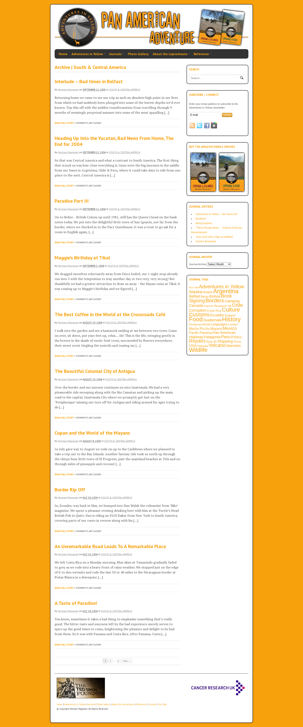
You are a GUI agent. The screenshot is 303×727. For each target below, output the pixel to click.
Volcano (217, 345)
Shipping (225, 341)
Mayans (216, 328)
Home (63, 54)
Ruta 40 (211, 341)
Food (196, 319)
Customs (199, 314)
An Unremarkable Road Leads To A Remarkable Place (110, 546)
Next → (127, 660)
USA (193, 346)
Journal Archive (197, 264)
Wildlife (198, 349)
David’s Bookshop (206, 241)
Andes (208, 292)
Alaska (195, 291)
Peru (225, 336)
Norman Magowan (68, 89)
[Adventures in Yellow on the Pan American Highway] (151, 46)
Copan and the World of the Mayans (92, 433)
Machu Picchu (199, 328)
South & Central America (124, 89)
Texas (237, 341)
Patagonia (212, 337)
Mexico (230, 328)
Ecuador (217, 315)
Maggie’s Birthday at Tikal (82, 257)
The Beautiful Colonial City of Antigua (95, 371)
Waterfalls (233, 346)
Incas (206, 324)
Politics (236, 337)
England (230, 315)
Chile (237, 305)
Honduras (195, 324)
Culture (231, 310)
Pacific (194, 333)
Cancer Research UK (217, 305)
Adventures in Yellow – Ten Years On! (216, 214)
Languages (219, 324)
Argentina (225, 291)
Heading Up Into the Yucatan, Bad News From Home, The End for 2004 (114, 141)
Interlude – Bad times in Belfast (89, 81)
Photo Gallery (138, 54)
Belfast (194, 296)
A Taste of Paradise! (76, 603)
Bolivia (214, 296)
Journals (114, 54)
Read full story (64, 122)
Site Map (162, 704)
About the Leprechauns (169, 54)
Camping (232, 301)
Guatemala (212, 320)
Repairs (197, 341)
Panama (206, 333)
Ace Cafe (193, 287)
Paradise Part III (72, 201)
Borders (215, 300)
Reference (200, 54)
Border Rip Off (70, 489)
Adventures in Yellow (86, 54)
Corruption (197, 310)
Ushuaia (202, 346)
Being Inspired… (205, 223)
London (233, 324)
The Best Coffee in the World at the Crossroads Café (110, 314)
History (231, 319)
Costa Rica (214, 310)
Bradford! (201, 218)
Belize (205, 296)
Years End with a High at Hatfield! (214, 236)
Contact (152, 704)
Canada (196, 305)
